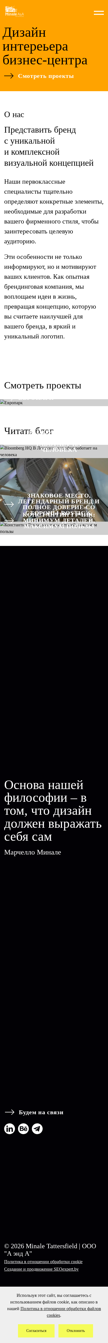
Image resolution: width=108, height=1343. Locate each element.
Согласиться (36, 1331)
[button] (99, 11)
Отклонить (76, 1331)
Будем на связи (41, 1112)
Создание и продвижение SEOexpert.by (41, 1269)
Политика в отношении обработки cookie (43, 1261)
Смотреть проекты (46, 76)
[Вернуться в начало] (23, 11)
